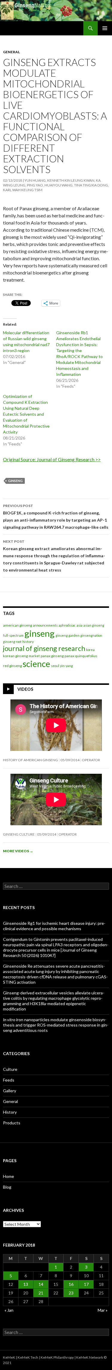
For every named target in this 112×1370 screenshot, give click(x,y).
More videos (18, 851)
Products (11, 1122)
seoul (55, 666)
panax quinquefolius (81, 656)
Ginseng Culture (19, 834)
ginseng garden (67, 635)
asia (79, 625)
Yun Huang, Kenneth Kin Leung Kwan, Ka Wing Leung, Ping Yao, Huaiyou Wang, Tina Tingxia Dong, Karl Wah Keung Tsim (56, 185)
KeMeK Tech (28, 1357)
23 (71, 1292)
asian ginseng (93, 625)
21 (41, 1292)
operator (91, 760)
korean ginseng (15, 656)
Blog (7, 1186)
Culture (10, 1069)
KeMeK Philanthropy (57, 1357)
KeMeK (9, 1357)
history (28, 641)
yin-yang (66, 666)
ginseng (15, 481)
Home (8, 1176)
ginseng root (12, 642)
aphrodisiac (67, 625)
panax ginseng (52, 656)
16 (71, 1284)
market (34, 656)
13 (25, 1284)
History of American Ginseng (30, 760)
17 (86, 1284)
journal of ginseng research (44, 648)
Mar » (103, 1310)
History (10, 1112)
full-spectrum (13, 635)
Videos (25, 689)
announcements (45, 625)
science (36, 664)
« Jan (8, 1310)
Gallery (9, 1090)
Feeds (8, 1079)
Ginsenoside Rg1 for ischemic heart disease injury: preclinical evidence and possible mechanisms (54, 926)
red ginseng (12, 665)
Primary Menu (105, 28)
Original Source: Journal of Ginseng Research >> (52, 459)
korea (90, 650)
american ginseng (17, 625)
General (11, 52)
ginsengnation (91, 635)
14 (41, 1284)
